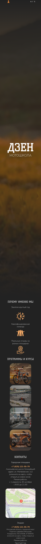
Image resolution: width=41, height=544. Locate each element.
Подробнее (20, 379)
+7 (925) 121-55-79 (20, 466)
